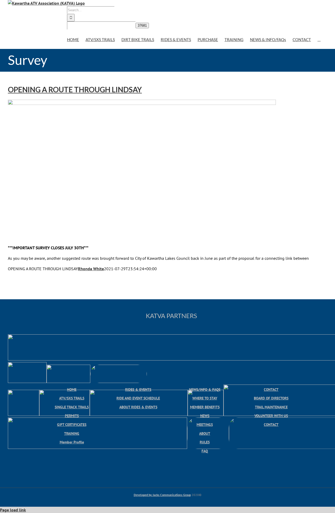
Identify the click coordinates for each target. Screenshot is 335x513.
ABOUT (204, 433)
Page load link (13, 509)
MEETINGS (205, 424)
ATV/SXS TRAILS (71, 398)
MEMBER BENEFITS (205, 406)
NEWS (204, 415)
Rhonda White (91, 268)
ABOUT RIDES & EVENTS (138, 406)
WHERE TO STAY (204, 398)
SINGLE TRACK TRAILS (72, 406)
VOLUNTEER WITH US (271, 415)
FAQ (205, 450)
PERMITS (72, 415)
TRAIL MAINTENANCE (271, 406)
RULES (205, 441)
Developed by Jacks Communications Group (162, 495)
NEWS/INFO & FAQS (204, 389)
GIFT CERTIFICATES (71, 424)
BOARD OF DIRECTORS (271, 398)
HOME (71, 389)
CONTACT (271, 389)
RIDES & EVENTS (138, 389)
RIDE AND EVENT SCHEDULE (138, 398)
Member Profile (72, 441)
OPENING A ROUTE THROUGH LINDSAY (75, 89)
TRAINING (71, 433)
